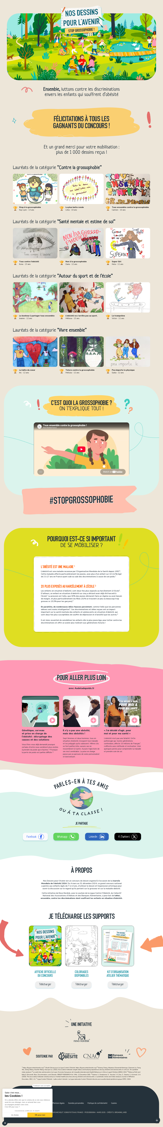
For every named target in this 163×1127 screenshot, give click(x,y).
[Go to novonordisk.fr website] (81, 1036)
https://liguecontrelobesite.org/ (33, 1068)
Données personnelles (76, 1103)
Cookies (114, 1103)
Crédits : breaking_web (117, 1112)
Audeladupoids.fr (84, 688)
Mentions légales (58, 1103)
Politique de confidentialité (97, 1103)
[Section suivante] (157, 1120)
